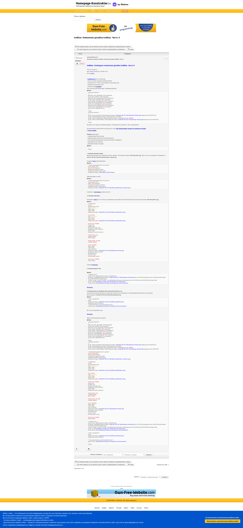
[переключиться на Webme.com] (120, 3)
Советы (100, 11)
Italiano (126, 508)
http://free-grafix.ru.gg (135, 155)
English (104, 508)
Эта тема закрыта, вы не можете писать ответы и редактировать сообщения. (101, 49)
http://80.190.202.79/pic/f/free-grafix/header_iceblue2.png (101, 157)
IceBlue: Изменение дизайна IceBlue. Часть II (97, 37)
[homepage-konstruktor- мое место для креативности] (93, 4)
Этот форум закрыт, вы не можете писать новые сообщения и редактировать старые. (104, 46)
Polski (132, 508)
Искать (98, 19)
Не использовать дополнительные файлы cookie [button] (222, 517)
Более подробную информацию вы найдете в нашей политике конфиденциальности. (33, 525)
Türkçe (146, 508)
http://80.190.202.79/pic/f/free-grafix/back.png (109, 295)
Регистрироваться (81, 11)
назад (131, 49)
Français (118, 508)
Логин (125, 11)
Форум (93, 11)
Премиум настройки (113, 11)
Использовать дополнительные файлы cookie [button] (222, 521)
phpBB (117, 486)
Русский (139, 508)
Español (111, 508)
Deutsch (97, 508)
